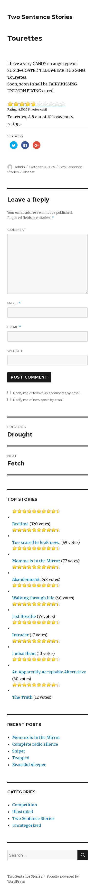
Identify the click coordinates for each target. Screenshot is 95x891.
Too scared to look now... (36, 542)
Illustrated (22, 811)
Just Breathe (24, 616)
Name (14, 303)
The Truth (22, 697)
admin (20, 167)
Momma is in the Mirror (36, 560)
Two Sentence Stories (40, 17)
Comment (16, 230)
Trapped (20, 757)
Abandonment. (26, 579)
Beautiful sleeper (29, 764)
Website (15, 351)
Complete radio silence (35, 744)
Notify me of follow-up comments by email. (47, 393)
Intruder (20, 634)
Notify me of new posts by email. (38, 400)
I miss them (24, 653)
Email (14, 327)
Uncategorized (26, 825)
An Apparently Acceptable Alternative (49, 671)
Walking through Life (33, 597)
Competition (24, 804)
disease (29, 172)
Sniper (18, 751)
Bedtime (20, 523)
